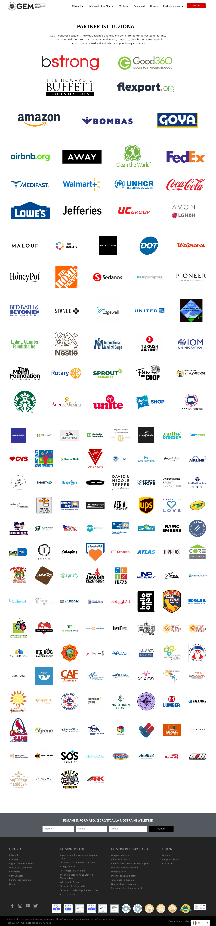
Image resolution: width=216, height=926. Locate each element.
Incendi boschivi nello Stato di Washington (76, 876)
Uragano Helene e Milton (124, 867)
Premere (13, 859)
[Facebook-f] (12, 906)
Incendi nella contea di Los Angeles (130, 863)
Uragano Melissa (120, 855)
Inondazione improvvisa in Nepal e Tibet (79, 857)
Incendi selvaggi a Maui (123, 875)
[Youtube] (28, 906)
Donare (166, 855)
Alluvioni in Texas (69, 882)
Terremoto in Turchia (122, 880)
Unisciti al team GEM (20, 867)
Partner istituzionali (20, 880)
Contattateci (16, 875)
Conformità (168, 863)
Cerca (12, 884)
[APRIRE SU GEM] (112, 6)
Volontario (14, 871)
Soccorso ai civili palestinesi (126, 888)
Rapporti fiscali (170, 859)
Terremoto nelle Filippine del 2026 (79, 890)
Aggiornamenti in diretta (22, 863)
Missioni (13, 855)
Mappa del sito (175, 921)
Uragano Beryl (118, 871)
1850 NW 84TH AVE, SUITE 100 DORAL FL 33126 (29, 923)
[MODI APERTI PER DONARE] (182, 6)
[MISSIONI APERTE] (82, 6)
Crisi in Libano (68, 894)
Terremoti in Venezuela (72, 886)
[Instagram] (20, 906)
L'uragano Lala (68, 866)
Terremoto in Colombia (72, 870)
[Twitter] (36, 906)
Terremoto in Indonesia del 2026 (78, 862)
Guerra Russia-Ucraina (123, 884)
